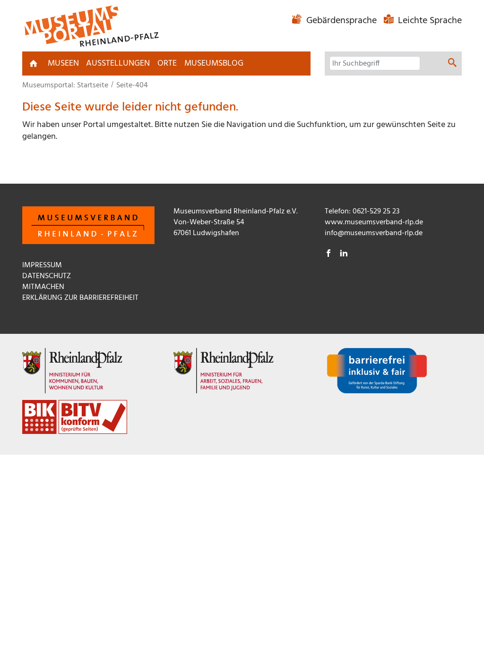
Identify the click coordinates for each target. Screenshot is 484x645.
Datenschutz (46, 276)
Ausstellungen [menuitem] (118, 63)
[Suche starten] (452, 64)
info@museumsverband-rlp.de (374, 233)
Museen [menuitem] (63, 63)
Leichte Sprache (429, 20)
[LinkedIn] (343, 254)
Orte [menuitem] (167, 63)
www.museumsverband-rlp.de (374, 222)
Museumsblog (213, 63)
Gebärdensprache (341, 20)
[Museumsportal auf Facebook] (328, 254)
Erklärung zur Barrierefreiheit (80, 298)
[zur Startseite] (33, 63)
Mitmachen (43, 287)
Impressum (42, 265)
